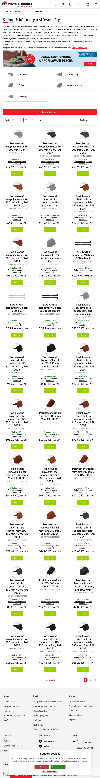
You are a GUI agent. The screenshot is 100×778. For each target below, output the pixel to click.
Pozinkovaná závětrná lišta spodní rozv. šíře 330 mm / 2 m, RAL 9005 (83, 642)
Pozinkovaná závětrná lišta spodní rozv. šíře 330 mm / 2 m (50, 201)
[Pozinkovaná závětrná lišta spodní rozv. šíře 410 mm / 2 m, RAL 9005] (16, 349)
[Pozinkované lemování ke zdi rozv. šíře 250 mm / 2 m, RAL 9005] (49, 349)
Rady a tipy (38, 725)
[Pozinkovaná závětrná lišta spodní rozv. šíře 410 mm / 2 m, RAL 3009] (83, 404)
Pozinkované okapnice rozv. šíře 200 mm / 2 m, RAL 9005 (16, 641)
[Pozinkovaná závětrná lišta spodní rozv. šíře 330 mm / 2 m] (49, 188)
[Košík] (88, 4)
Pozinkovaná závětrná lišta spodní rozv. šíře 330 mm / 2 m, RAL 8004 (50, 475)
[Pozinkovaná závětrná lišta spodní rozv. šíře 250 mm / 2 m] (83, 296)
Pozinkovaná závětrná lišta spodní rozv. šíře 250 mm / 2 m (83, 309)
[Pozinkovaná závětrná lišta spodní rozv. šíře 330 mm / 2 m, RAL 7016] (16, 572)
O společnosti (10, 701)
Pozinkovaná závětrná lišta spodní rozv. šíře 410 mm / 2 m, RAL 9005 (16, 363)
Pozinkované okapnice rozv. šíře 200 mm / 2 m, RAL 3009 (16, 257)
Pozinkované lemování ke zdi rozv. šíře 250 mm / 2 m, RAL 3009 (17, 474)
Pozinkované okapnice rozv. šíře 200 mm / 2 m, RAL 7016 (83, 148)
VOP (6, 720)
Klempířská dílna (40, 711)
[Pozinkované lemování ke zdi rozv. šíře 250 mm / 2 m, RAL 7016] (83, 572)
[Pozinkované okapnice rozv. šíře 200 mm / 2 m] (16, 135)
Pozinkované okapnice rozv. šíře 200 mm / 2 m (17, 146)
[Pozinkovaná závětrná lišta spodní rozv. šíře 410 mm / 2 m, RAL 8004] (16, 516)
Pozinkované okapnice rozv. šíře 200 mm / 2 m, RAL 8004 (16, 201)
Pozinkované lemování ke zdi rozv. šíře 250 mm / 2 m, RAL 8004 (50, 529)
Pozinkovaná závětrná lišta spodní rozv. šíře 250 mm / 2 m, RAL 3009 (83, 363)
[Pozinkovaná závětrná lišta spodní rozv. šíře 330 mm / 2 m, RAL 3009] (16, 404)
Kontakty (8, 735)
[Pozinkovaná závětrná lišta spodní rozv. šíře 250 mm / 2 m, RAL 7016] (83, 516)
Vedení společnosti (12, 706)
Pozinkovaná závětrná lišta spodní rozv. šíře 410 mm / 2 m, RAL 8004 (16, 530)
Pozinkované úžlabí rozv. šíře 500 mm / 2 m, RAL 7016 (50, 583)
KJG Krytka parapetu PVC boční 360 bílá (16, 307)
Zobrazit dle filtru (50, 112)
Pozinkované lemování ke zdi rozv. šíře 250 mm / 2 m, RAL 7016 (83, 585)
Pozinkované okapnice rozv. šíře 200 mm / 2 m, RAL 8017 (50, 148)
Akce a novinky (75, 715)
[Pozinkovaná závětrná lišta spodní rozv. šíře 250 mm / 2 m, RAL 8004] (83, 188)
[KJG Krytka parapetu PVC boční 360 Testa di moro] (49, 296)
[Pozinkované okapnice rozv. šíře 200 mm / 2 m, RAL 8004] (16, 188)
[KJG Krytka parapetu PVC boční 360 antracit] (83, 243)
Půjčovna (37, 720)
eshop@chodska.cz (79, 48)
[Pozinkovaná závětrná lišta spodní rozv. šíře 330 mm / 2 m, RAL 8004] (49, 460)
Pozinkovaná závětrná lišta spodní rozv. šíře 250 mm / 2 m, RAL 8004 (83, 202)
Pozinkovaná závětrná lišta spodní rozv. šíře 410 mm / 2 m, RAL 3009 (83, 419)
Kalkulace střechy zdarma (44, 706)
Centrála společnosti (13, 746)
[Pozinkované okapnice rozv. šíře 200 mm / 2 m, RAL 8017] (49, 135)
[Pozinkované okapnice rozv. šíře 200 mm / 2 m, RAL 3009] (16, 243)
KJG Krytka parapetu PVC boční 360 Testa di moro (50, 307)
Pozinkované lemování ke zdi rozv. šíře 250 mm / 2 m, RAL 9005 (50, 362)
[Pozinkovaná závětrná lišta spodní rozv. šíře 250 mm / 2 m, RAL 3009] (83, 349)
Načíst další (50, 680)
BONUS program (40, 715)
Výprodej (73, 719)
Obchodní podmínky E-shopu (81, 706)
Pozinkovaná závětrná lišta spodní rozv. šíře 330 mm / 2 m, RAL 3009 (16, 419)
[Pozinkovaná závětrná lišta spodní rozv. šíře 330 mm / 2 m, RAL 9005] (83, 628)
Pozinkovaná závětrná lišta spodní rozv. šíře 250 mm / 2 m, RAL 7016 (83, 530)
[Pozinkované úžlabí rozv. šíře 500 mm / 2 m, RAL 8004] (83, 460)
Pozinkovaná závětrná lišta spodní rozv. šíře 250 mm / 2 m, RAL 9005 (50, 642)
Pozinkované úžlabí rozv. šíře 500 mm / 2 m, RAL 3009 (50, 416)
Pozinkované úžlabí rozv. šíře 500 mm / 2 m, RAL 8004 (83, 472)
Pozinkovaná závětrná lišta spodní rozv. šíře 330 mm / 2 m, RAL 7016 (16, 586)
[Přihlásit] (79, 4)
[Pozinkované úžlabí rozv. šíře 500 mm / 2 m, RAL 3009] (49, 404)
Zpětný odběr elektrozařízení (45, 729)
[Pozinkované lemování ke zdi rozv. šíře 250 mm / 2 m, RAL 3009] (16, 460)
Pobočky (7, 741)
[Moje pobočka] (62, 4)
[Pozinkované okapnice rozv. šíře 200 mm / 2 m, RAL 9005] (16, 628)
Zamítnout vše (41, 767)
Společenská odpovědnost (15, 715)
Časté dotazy (74, 710)
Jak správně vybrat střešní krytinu (47, 701)
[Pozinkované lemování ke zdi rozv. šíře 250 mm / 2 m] (49, 243)
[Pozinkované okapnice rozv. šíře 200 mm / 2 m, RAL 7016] (83, 135)
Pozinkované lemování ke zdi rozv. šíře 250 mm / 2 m (50, 257)
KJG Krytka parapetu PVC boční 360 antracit (83, 255)
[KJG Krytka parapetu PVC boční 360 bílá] (16, 296)
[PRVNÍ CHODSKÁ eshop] (16, 4)
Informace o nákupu (77, 701)
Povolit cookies (58, 767)
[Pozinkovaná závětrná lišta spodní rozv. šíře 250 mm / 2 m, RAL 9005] (49, 628)
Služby (36, 696)
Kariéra (7, 711)
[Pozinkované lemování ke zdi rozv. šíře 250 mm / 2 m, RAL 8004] (49, 516)
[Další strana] (95, 680)
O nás (6, 696)
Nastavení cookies (50, 772)
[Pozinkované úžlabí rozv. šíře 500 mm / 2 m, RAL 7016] (49, 572)
